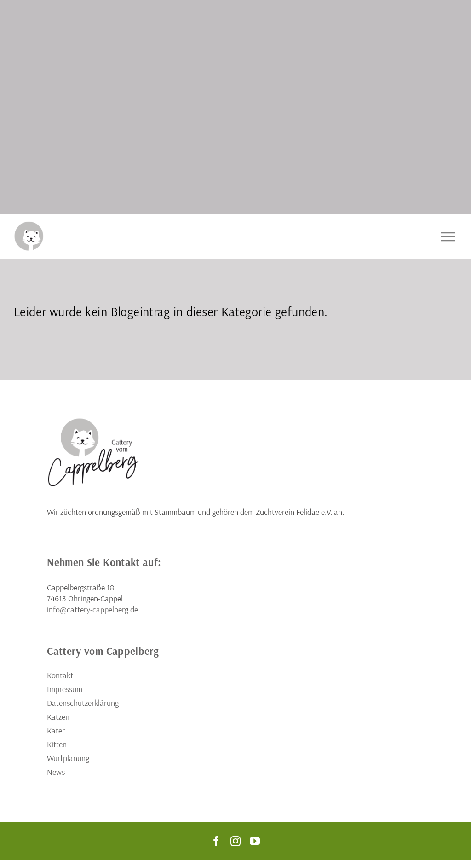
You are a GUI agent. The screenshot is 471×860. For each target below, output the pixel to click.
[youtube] (255, 841)
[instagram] (235, 841)
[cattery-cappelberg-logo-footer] (93, 421)
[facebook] (216, 841)
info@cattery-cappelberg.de (92, 609)
